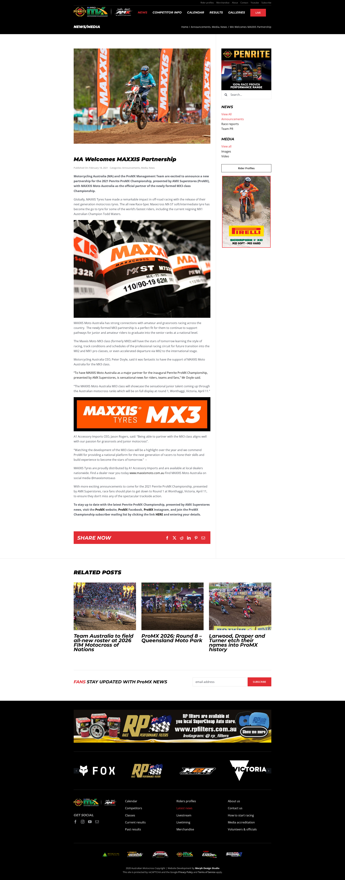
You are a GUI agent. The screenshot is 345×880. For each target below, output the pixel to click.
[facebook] (75, 822)
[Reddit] (181, 538)
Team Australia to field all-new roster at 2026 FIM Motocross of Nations (104, 606)
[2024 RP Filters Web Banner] (172, 712)
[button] (76, 770)
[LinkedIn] (188, 538)
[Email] (203, 538)
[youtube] (90, 822)
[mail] (97, 822)
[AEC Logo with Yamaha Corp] (209, 852)
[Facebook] (167, 538)
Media (144, 167)
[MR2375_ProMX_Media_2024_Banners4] (246, 51)
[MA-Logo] (110, 854)
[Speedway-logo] (234, 854)
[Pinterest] (196, 538)
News (152, 167)
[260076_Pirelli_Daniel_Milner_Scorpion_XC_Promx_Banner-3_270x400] (246, 178)
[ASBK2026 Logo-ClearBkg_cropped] (135, 853)
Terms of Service (207, 872)
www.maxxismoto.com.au (147, 473)
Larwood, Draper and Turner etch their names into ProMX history (240, 606)
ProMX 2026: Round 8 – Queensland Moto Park (172, 606)
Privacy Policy (185, 872)
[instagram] (82, 822)
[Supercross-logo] (160, 852)
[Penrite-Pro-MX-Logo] (184, 853)
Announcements (131, 167)
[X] (174, 538)
